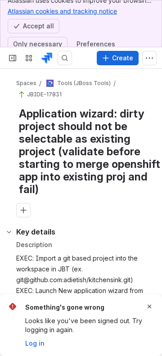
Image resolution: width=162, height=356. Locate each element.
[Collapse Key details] (9, 231)
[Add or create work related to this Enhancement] (23, 210)
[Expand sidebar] (12, 58)
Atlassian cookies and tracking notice (62, 11)
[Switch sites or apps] (29, 58)
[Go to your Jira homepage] (47, 58)
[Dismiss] (149, 306)
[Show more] (149, 58)
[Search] (65, 58)
